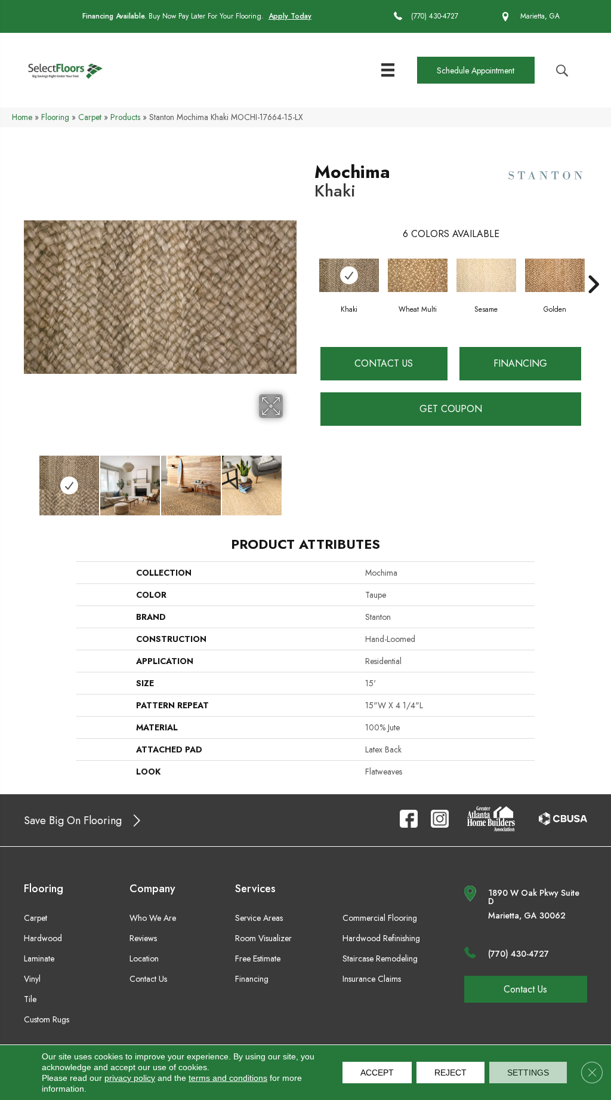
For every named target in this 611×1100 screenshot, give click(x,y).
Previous (30, 480)
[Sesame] (486, 275)
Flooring (55, 117)
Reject (450, 1072)
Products (125, 117)
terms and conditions (228, 1078)
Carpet (89, 117)
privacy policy (129, 1078)
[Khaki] (349, 275)
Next (291, 480)
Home (22, 117)
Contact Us (383, 363)
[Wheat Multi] (417, 275)
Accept (377, 1072)
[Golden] (555, 275)
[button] (475, 70)
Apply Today (290, 16)
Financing (520, 363)
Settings (528, 1072)
